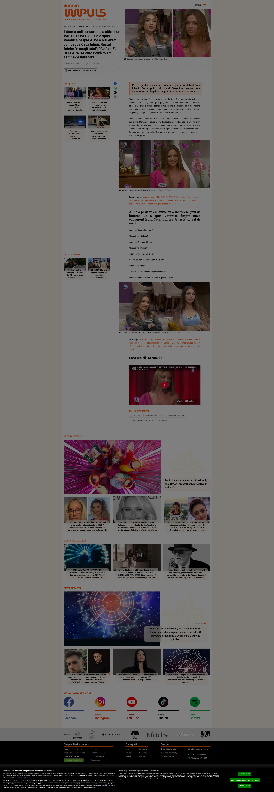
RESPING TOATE (244, 786)
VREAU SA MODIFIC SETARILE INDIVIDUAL (245, 780)
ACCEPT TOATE (245, 774)
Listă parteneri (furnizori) (125, 780)
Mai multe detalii (21, 777)
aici (106, 784)
